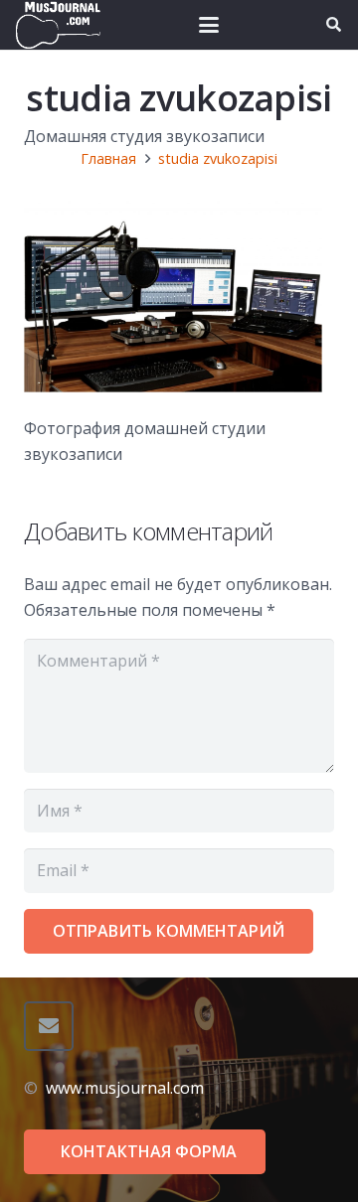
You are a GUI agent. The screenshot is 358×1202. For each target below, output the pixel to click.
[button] (209, 25)
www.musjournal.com (125, 1088)
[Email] (49, 1026)
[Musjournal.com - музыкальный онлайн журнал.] (58, 25)
